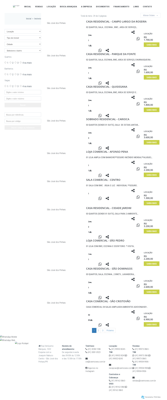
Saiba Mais (152, 45)
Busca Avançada (68, 6)
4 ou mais (27, 62)
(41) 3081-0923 (93, 352)
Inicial (27, 6)
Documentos (103, 6)
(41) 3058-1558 (93, 349)
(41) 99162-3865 (118, 380)
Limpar (24, 110)
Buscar (23, 105)
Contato (147, 6)
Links (136, 6)
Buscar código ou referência (22, 127)
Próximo (110, 330)
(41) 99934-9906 (141, 361)
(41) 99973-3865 (141, 349)
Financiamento (121, 6)
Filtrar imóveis (16, 27)
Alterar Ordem (150, 15)
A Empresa (86, 6)
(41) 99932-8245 (118, 349)
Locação (51, 6)
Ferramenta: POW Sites (153, 397)
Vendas (39, 6)
